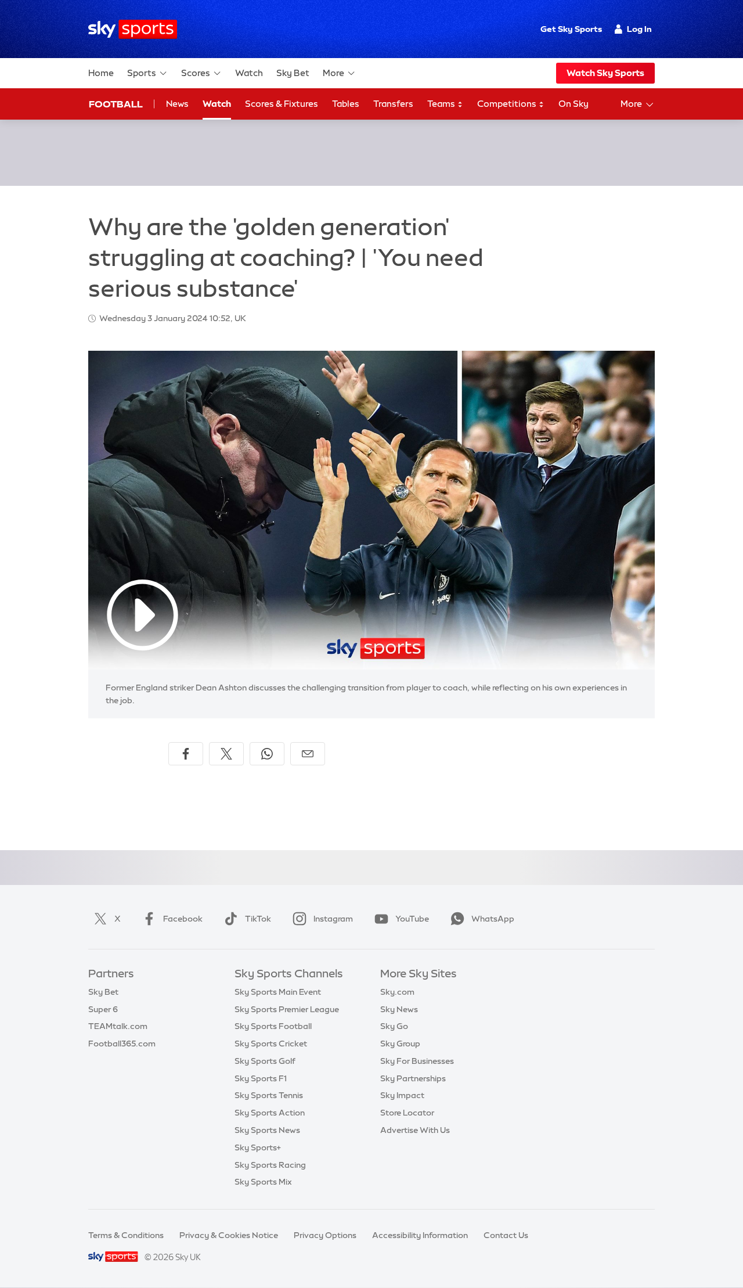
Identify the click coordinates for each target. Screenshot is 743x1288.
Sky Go (394, 1026)
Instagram (333, 919)
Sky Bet (292, 73)
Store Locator (407, 1113)
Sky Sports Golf (265, 1061)
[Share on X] (226, 753)
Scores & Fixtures (281, 103)
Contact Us (506, 1235)
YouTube (412, 919)
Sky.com (397, 992)
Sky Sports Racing (270, 1165)
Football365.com (122, 1043)
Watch (249, 73)
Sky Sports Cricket (271, 1043)
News (177, 103)
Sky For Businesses (417, 1061)
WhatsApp (492, 919)
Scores (195, 73)
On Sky (573, 103)
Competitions (507, 103)
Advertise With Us (415, 1130)
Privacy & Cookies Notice (228, 1235)
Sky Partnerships (413, 1078)
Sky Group (400, 1043)
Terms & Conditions (126, 1235)
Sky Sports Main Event (278, 992)
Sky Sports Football (273, 1026)
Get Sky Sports (571, 29)
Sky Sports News (267, 1130)
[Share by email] (307, 753)
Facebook (183, 919)
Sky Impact (402, 1095)
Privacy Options (325, 1235)
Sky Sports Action (270, 1113)
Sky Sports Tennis (269, 1095)
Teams (442, 103)
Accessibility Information (420, 1235)
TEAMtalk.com (117, 1026)
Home (101, 73)
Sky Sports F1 (261, 1078)
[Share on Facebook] (185, 753)
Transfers (393, 103)
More (333, 73)
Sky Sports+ (258, 1147)
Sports (141, 73)
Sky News (399, 1009)
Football (116, 104)
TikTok (258, 919)
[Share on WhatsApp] (267, 753)
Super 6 (103, 1009)
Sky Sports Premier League (287, 1009)
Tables (345, 103)
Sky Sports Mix (263, 1182)
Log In (639, 29)
